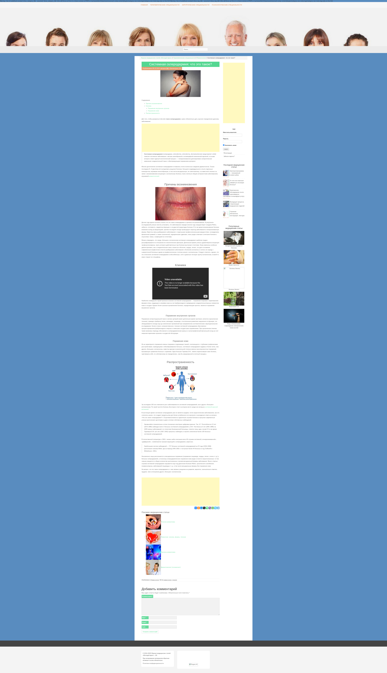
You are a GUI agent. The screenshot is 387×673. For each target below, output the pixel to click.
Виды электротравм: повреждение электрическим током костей (233, 326)
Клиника (148, 106)
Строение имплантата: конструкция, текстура (237, 213)
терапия (174, 580)
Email (144, 622)
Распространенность (153, 113)
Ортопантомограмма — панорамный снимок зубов (237, 173)
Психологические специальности (227, 5)
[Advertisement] (181, 138)
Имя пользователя (229, 132)
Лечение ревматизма (168, 522)
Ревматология (155, 580)
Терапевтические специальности (164, 5)
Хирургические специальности (195, 5)
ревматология (167, 580)
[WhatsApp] (212, 508)
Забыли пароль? (229, 156)
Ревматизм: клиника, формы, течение (173, 537)
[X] (204, 508)
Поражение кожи (153, 111)
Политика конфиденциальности (153, 663)
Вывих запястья (234, 265)
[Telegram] (218, 508)
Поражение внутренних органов (158, 108)
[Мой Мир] (201, 508)
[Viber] (210, 508)
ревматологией (154, 176)
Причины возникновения (154, 103)
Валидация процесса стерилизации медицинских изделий (237, 204)
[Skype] (215, 508)
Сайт (144, 627)
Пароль (225, 138)
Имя (144, 617)
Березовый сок (234, 306)
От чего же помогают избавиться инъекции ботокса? (237, 182)
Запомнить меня (230, 145)
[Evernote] (207, 508)
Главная (144, 5)
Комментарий (147, 596)
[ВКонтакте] (196, 508)
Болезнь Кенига (234, 289)
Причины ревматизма (168, 552)
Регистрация (228, 153)
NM (167, 68)
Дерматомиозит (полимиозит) (171, 567)
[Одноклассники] (198, 508)
